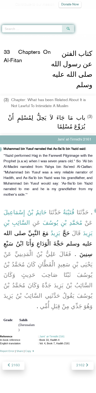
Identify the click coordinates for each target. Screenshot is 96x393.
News (21, 379)
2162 (81, 365)
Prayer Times (63, 13)
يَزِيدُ (55, 233)
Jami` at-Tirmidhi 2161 (52, 336)
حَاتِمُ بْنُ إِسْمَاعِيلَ (25, 212)
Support (35, 379)
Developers (53, 379)
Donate (85, 379)
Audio (82, 13)
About (9, 379)
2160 (15, 365)
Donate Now (70, 4)
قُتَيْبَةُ (68, 212)
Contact (71, 379)
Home (5, 36)
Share (19, 351)
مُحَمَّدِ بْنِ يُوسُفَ (62, 222)
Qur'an (27, 13)
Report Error (7, 351)
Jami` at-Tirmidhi (23, 36)
